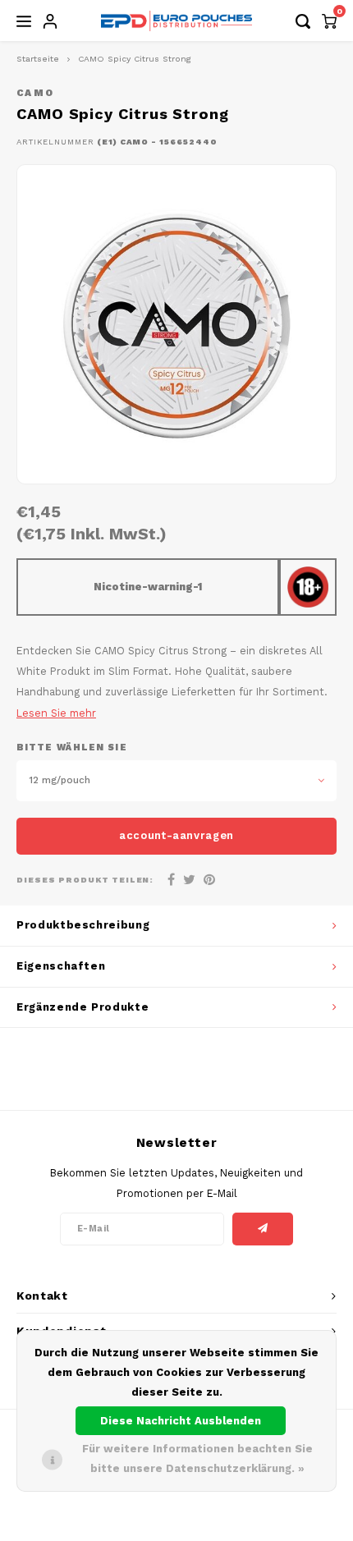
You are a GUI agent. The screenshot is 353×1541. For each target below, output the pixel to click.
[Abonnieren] (263, 1229)
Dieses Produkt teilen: (85, 879)
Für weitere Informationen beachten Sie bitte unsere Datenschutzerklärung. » (197, 1458)
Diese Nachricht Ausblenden (180, 1421)
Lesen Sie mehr (56, 713)
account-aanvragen (176, 835)
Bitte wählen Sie (71, 747)
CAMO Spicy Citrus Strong (134, 58)
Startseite (37, 58)
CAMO (35, 93)
